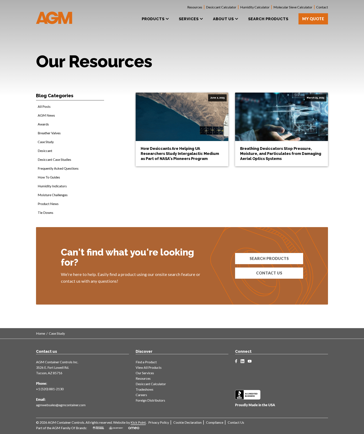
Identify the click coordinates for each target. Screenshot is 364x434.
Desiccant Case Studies (54, 159)
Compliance (214, 422)
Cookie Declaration (187, 422)
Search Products (269, 258)
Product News (48, 204)
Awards (43, 124)
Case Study (46, 142)
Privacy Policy (158, 422)
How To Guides (49, 177)
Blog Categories (54, 95)
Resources (194, 7)
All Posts (44, 106)
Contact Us (269, 273)
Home (40, 333)
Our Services (145, 373)
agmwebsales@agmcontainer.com (61, 405)
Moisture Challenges (53, 195)
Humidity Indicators (52, 186)
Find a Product (146, 362)
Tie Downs (45, 212)
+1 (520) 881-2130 (50, 389)
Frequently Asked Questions (58, 168)
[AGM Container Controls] (54, 14)
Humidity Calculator (255, 7)
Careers (141, 395)
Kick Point (138, 422)
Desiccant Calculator (221, 7)
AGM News (46, 115)
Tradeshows (144, 389)
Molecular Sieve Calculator (292, 7)
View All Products (149, 367)
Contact (322, 7)
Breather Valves (49, 133)
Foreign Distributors (150, 400)
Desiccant (45, 151)
